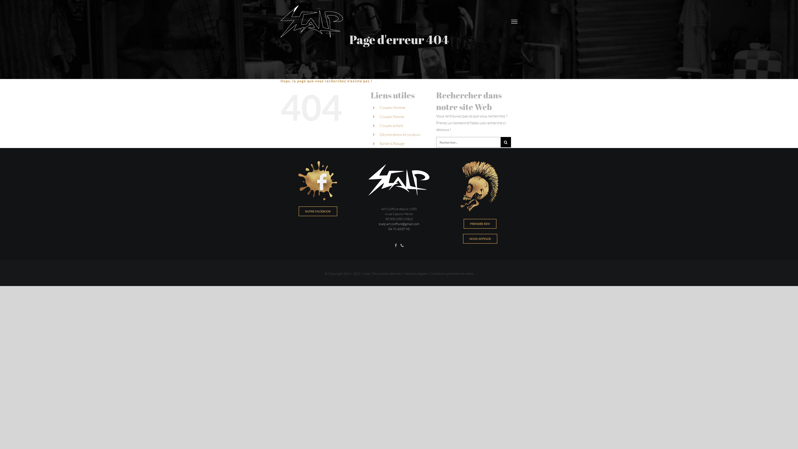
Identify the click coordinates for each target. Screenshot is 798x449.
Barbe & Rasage (392, 143)
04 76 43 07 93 (399, 229)
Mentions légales (415, 273)
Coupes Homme (392, 107)
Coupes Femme (392, 116)
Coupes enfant (391, 125)
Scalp (366, 273)
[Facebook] (396, 245)
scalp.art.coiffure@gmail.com (399, 224)
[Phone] (402, 245)
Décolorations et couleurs (400, 134)
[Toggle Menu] (514, 21)
